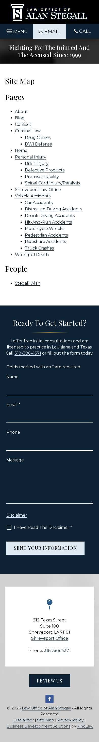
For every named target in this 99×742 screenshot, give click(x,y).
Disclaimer (16, 515)
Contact (23, 124)
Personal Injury (30, 157)
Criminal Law (28, 130)
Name (12, 376)
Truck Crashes (39, 248)
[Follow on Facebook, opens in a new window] (49, 699)
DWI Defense (38, 144)
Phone (13, 432)
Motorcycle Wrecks (44, 228)
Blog (20, 117)
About (21, 111)
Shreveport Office (49, 638)
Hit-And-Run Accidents (48, 222)
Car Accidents (39, 202)
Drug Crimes (38, 137)
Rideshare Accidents (45, 241)
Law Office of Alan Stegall (46, 708)
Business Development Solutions (38, 726)
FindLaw (85, 726)
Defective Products (44, 170)
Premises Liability (42, 176)
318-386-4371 (27, 353)
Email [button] (52, 31)
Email (13, 404)
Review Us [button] (49, 681)
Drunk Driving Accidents (50, 215)
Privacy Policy (70, 720)
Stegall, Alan (27, 283)
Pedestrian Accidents (46, 235)
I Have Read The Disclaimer (43, 527)
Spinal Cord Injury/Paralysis (52, 183)
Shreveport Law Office (38, 189)
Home (21, 150)
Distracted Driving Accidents (53, 209)
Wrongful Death (32, 254)
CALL (85, 31)
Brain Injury (36, 163)
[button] (16, 30)
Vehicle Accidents (33, 196)
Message (15, 460)
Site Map (45, 720)
